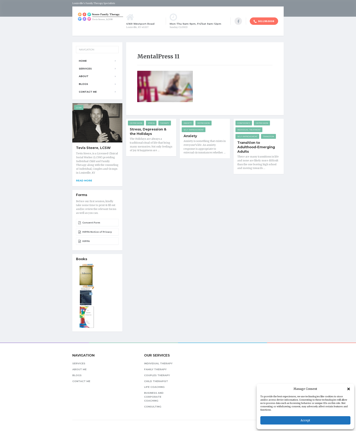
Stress (151, 123)
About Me (79, 369)
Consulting (152, 406)
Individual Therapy (158, 363)
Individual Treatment (249, 130)
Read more (84, 180)
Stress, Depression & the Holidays (148, 131)
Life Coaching (154, 386)
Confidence (243, 123)
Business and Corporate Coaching (154, 396)
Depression (136, 123)
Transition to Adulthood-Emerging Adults (256, 147)
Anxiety (188, 123)
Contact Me (88, 91)
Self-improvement (194, 130)
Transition (268, 136)
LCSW (79, 107)
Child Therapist (156, 381)
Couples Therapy (157, 375)
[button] (348, 389)
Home (83, 60)
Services (85, 68)
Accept (305, 420)
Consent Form (91, 222)
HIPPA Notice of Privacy (97, 232)
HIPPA (86, 241)
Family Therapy (155, 369)
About (83, 76)
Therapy (164, 123)
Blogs (83, 83)
